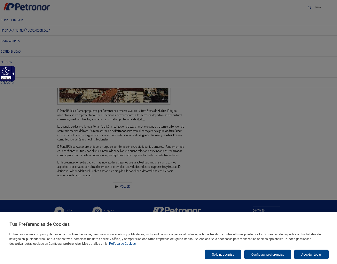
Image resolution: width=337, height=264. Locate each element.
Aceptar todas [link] (311, 254)
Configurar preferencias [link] (267, 254)
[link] (5, 71)
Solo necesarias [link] (223, 254)
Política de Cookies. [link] (122, 243)
